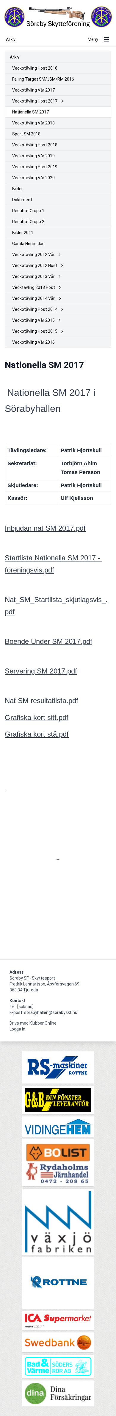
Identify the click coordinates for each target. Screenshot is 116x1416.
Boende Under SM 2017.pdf (48, 641)
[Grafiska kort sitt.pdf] (5, 788)
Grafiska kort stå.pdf (37, 734)
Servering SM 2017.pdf (41, 671)
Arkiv (14, 57)
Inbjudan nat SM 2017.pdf (45, 528)
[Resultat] (58, 857)
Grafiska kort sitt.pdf (36, 717)
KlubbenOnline (43, 1023)
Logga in (17, 1029)
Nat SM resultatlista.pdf (41, 701)
